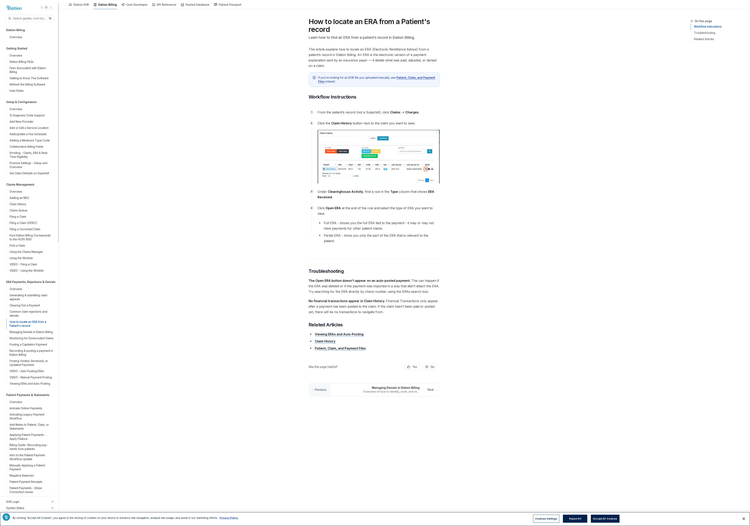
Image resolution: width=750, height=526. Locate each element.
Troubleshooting (704, 32)
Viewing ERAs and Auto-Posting (339, 334)
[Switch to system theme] (42, 7)
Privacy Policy (229, 517)
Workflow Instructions (707, 26)
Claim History (325, 341)
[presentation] (29, 248)
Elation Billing (107, 4)
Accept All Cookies (605, 518)
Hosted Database (197, 4)
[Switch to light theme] (46, 7)
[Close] (743, 518)
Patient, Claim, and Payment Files (340, 348)
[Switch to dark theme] (51, 7)
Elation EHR (81, 4)
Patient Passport (230, 4)
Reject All (575, 518)
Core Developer (136, 4)
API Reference (166, 4)
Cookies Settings (546, 518)
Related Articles (704, 39)
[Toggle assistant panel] (50, 18)
